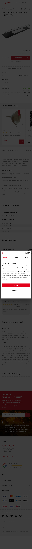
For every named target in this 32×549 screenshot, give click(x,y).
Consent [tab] (5, 257)
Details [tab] (16, 257)
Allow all (16, 285)
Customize (15, 290)
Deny (16, 295)
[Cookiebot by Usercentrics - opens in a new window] (23, 253)
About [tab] (26, 257)
